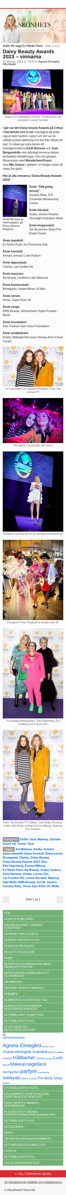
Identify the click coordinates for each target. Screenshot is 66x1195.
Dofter (24, 839)
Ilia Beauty (32, 870)
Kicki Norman (12, 874)
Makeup (42, 839)
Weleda (6, 1083)
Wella (55, 886)
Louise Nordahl (36, 878)
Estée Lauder (55, 1052)
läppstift (6, 1065)
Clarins (24, 857)
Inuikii (45, 870)
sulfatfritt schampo (28, 1078)
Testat (21, 843)
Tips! (30, 843)
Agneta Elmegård (22, 1045)
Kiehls (27, 874)
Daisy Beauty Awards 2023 (21, 861)
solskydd (11, 1077)
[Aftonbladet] (16, 4)
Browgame (10, 857)
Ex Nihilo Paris (13, 870)
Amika (37, 849)
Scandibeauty (43, 1072)
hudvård (7, 1058)
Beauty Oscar (48, 1046)
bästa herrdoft (34, 853)
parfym (28, 1071)
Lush (58, 1057)
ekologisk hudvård (31, 1052)
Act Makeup (23, 849)
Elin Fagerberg (13, 865)
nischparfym (11, 1072)
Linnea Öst (40, 874)
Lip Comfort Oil (13, 878)
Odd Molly (10, 882)
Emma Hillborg (35, 865)
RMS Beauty (26, 882)
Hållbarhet (23, 1057)
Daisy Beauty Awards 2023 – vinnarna (28, 54)
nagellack (36, 1064)
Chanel (8, 1052)
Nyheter (55, 839)
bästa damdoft (13, 853)
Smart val (9, 843)
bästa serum (54, 853)
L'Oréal (39, 1058)
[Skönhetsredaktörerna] (14, 1037)
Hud (33, 839)
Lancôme (48, 1058)
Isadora (55, 870)
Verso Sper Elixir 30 (36, 886)
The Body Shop (49, 1078)
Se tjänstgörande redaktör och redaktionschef (33, 1182)
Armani (49, 849)
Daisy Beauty (40, 857)
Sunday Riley (12, 886)
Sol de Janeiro (47, 882)
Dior (44, 861)
